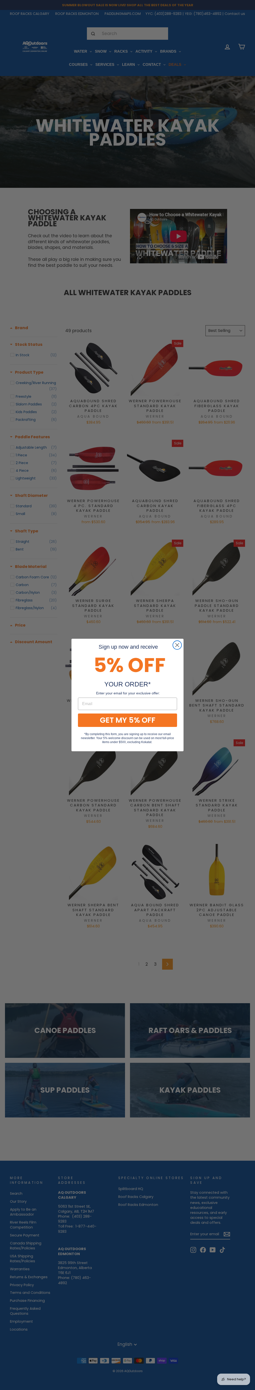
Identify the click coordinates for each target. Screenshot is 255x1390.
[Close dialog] (177, 645)
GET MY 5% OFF (127, 720)
